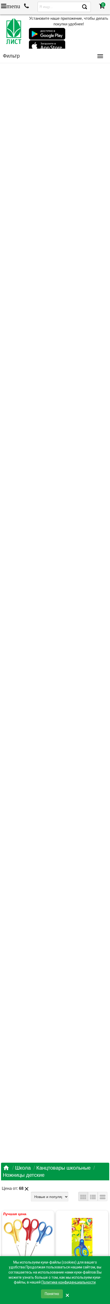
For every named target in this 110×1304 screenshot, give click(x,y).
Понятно (52, 1294)
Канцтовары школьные (63, 1168)
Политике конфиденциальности (68, 1282)
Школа (23, 1168)
